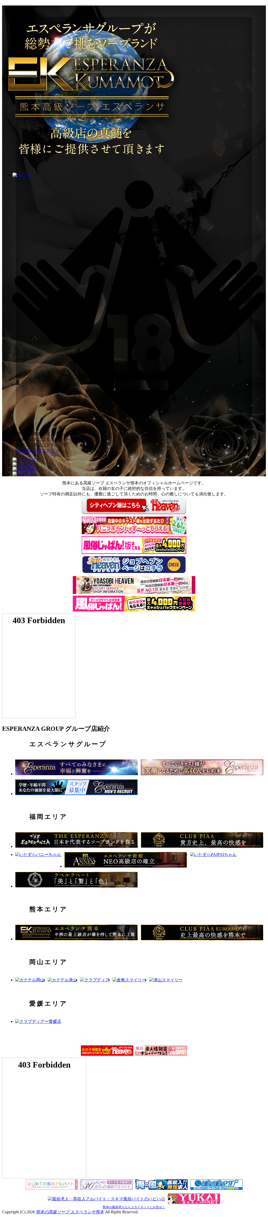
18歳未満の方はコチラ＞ (36, 450)
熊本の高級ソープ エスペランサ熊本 (70, 1212)
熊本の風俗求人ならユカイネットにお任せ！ (134, 1207)
